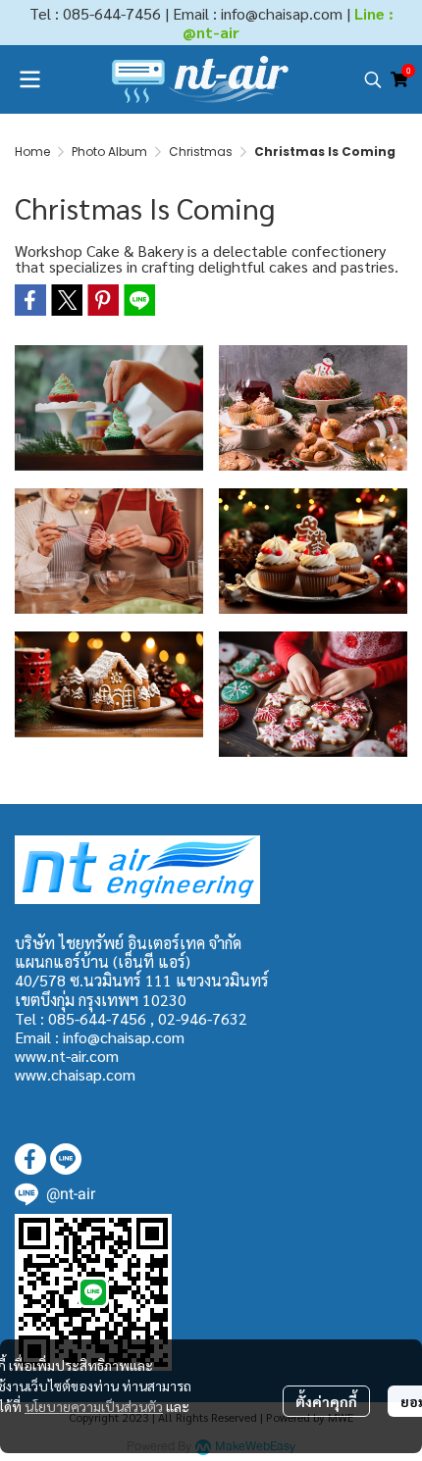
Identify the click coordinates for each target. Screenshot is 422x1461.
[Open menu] (29, 79)
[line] (65, 1159)
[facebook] (30, 1159)
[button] (373, 79)
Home (32, 151)
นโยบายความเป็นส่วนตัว (94, 1406)
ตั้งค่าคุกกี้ (326, 1401)
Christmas (201, 151)
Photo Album (109, 151)
